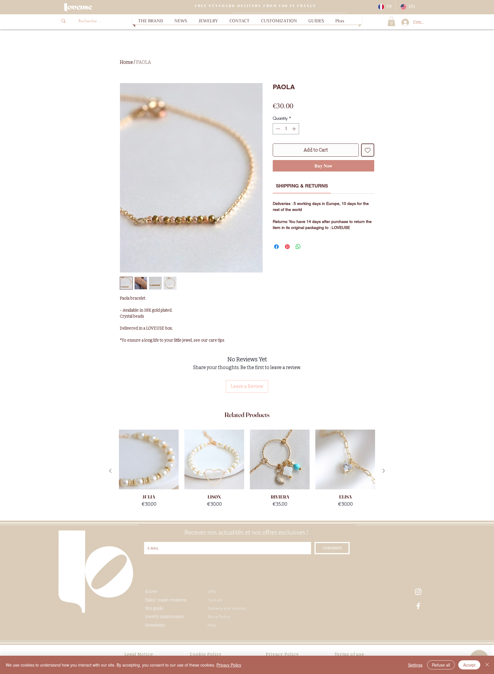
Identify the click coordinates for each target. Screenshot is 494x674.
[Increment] (294, 128)
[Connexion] (403, 22)
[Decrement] (277, 128)
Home (126, 62)
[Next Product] (383, 470)
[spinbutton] (286, 128)
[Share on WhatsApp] (298, 246)
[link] (302, 186)
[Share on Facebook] (276, 246)
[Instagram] (418, 591)
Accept (469, 665)
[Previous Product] (110, 470)
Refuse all (441, 665)
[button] (208, 20)
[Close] (487, 664)
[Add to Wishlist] (367, 150)
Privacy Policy (228, 665)
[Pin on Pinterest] (287, 246)
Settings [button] (415, 665)
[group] (247, 471)
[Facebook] (418, 606)
